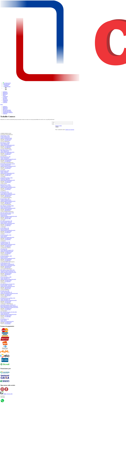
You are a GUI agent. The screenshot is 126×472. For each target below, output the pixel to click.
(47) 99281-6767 (8, 188)
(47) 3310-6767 (7, 189)
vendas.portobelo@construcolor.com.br (8, 279)
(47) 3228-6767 (7, 253)
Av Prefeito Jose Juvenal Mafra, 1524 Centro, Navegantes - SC (7, 298)
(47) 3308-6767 (7, 225)
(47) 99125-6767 (8, 139)
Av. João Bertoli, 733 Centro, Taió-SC (4, 319)
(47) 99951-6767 (8, 153)
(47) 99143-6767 (8, 174)
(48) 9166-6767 (8, 287)
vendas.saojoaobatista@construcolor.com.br (9, 293)
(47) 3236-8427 (7, 323)
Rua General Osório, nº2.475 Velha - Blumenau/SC (6, 150)
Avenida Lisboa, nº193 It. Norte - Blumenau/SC (5, 136)
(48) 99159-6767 (8, 273)
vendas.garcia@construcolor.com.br (7, 145)
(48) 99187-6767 (8, 195)
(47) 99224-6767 (8, 238)
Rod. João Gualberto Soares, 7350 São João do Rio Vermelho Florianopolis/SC (7, 214)
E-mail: (53, 122)
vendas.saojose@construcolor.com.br (7, 265)
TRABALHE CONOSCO (8, 112)
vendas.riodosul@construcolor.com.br (7, 187)
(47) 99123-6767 (8, 167)
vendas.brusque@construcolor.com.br (7, 230)
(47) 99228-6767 (8, 252)
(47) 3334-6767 (7, 302)
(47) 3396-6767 (7, 147)
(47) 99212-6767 (8, 280)
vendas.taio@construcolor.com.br (7, 321)
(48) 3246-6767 (7, 295)
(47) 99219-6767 (8, 315)
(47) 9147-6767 (8, 301)
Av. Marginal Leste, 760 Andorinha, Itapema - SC (5, 242)
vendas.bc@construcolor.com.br (6, 251)
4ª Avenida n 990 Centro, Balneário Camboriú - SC (6, 249)
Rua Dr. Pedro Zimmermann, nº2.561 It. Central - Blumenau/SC (7, 164)
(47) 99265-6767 (8, 231)
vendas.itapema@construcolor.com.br (7, 244)
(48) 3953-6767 (7, 210)
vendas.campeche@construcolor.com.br (8, 272)
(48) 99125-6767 (8, 202)
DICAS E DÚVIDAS (7, 110)
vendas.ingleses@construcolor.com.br (7, 208)
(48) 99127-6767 (8, 217)
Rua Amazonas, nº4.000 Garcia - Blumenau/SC (5, 143)
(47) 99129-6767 (8, 146)
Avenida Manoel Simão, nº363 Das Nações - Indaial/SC (6, 178)
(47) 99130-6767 (8, 181)
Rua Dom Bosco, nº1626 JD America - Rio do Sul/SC (5, 185)
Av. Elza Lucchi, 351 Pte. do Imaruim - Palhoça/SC (6, 192)
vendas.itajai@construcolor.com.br (7, 237)
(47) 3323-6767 (7, 168)
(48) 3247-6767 (7, 288)
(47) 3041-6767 (7, 154)
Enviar (57, 126)
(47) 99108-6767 (8, 308)
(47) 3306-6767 (7, 161)
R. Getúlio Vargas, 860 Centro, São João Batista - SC (6, 291)
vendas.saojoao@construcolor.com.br (7, 258)
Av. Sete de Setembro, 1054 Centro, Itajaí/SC (5, 235)
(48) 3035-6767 (7, 267)
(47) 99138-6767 (8, 224)
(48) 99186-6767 (8, 209)
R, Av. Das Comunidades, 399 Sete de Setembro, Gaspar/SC (6, 221)
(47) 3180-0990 (7, 316)
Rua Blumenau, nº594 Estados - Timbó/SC (4, 171)
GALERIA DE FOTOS (7, 111)
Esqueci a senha (58, 125)
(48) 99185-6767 (8, 266)
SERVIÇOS (5, 94)
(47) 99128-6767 (8, 259)
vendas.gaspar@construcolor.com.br (7, 223)
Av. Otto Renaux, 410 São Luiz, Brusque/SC (4, 228)
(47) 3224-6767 (7, 239)
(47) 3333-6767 (7, 182)
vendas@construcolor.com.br (6, 138)
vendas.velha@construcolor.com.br (7, 152)
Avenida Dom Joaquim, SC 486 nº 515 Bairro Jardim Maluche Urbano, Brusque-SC (9, 305)
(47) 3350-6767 (7, 232)
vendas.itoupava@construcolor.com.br (8, 166)
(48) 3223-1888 (7, 218)
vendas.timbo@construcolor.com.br (7, 173)
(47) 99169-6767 (8, 160)
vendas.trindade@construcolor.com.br (7, 201)
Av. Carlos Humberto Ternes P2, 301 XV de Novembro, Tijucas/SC (7, 284)
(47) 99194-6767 (8, 294)
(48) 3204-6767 (7, 196)
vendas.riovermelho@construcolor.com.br (8, 216)
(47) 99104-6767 (8, 322)
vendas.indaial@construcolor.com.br (7, 180)
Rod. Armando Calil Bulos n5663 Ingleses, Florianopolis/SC (7, 206)
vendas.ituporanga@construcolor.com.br (8, 314)
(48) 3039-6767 (7, 274)
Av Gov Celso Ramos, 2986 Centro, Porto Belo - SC (5, 277)
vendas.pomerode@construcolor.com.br (8, 159)
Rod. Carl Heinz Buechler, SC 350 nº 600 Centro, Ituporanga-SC (8, 312)
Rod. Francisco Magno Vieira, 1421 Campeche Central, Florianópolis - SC (7, 270)
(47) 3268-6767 (7, 246)
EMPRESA (5, 91)
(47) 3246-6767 (7, 260)
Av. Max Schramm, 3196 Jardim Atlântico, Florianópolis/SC (7, 263)
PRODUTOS (5, 93)
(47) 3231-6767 (7, 140)
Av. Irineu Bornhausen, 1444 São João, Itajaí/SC (6, 256)
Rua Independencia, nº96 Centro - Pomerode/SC (5, 157)
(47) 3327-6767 (7, 309)
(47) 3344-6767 (7, 281)
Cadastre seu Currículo (69, 129)
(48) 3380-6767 (7, 203)
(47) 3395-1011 (7, 175)
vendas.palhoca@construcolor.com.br (7, 194)
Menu (1, 104)
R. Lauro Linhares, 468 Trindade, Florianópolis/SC (5, 199)
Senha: (53, 123)
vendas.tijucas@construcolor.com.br (7, 286)
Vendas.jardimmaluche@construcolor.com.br (9, 307)
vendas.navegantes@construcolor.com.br (8, 300)
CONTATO (5, 102)
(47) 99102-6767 (8, 245)
